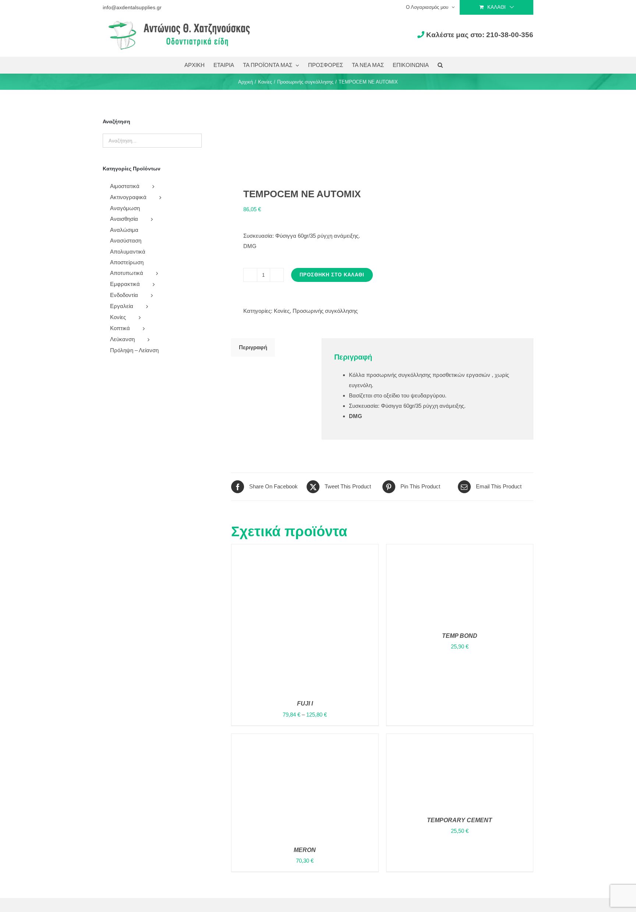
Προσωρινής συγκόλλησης (325, 311)
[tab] (253, 347)
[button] (440, 65)
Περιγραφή (253, 347)
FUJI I (305, 703)
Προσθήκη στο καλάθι (332, 275)
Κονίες (282, 311)
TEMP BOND (459, 636)
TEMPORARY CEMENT (459, 820)
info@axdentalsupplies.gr (132, 7)
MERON (305, 850)
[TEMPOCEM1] (303, 138)
